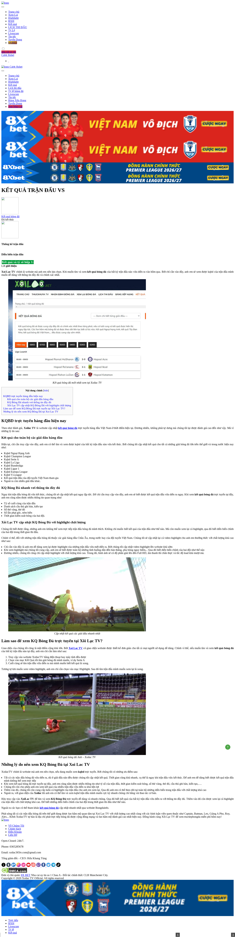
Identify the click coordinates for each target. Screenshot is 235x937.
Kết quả (12, 24)
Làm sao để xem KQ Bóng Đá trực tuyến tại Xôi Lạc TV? (34, 408)
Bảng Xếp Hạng (17, 100)
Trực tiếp (13, 920)
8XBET (12, 42)
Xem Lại (13, 14)
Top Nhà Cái (15, 106)
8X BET (25, 875)
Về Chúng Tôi (16, 825)
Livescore (13, 33)
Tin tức (12, 36)
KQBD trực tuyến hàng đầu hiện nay (23, 396)
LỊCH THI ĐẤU (17, 27)
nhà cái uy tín (8, 51)
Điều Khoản (15, 831)
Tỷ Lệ (11, 30)
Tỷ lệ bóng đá (15, 91)
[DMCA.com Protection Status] (14, 872)
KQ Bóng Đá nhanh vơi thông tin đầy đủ (29, 402)
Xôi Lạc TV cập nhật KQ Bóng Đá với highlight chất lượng (39, 405)
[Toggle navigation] (2, 6)
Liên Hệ (12, 834)
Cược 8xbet (7, 55)
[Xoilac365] (5, 2)
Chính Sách (14, 828)
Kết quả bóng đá (10, 216)
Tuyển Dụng (15, 39)
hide (46, 390)
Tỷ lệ (11, 929)
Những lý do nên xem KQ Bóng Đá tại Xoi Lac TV (30, 411)
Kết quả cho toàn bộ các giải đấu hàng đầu (30, 399)
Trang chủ (13, 11)
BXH (11, 21)
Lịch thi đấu (14, 88)
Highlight (13, 17)
